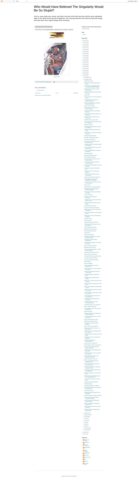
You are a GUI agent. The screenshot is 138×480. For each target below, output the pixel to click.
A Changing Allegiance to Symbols (91, 385)
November (86, 79)
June (85, 420)
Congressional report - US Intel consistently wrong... (91, 302)
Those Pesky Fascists (89, 390)
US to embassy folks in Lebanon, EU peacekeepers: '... (92, 296)
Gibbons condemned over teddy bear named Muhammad (92, 103)
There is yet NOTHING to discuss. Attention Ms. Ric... (91, 361)
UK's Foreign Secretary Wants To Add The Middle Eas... (92, 370)
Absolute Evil (87, 95)
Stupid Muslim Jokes (88, 81)
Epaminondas (87, 448)
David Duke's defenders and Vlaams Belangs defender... (92, 237)
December (86, 77)
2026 (84, 40)
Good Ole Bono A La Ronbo (90, 205)
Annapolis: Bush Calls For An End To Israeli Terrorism (92, 159)
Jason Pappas (86, 451)
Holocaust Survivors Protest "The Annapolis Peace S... (91, 100)
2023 (84, 46)
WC (85, 459)
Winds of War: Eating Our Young (91, 319)
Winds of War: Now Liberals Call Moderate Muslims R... (91, 356)
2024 (84, 44)
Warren (86, 461)
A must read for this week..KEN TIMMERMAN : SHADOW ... (90, 179)
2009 (84, 72)
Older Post (75, 93)
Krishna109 (87, 453)
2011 (84, 68)
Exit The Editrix (87, 261)
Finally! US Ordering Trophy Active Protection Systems (91, 189)
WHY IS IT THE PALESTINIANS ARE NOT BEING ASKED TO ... (92, 376)
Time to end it (87, 185)
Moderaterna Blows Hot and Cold (91, 252)
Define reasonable (88, 311)
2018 (84, 55)
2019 (84, 53)
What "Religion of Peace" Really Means (92, 345)
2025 (84, 42)
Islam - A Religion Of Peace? (90, 306)
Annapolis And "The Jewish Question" (92, 187)
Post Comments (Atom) (46, 95)
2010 (84, 70)
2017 (84, 57)
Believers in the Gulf (88, 124)
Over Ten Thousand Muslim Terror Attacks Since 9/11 (91, 347)
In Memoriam (87, 232)
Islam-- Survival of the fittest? (90, 245)
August (86, 416)
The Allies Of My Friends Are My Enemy (92, 256)
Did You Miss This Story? (89, 106)
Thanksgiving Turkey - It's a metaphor (92, 304)
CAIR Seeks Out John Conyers (91, 321)
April (85, 424)
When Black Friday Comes (90, 247)
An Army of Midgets (88, 263)
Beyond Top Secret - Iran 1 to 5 (91, 359)
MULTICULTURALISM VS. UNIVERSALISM (90, 341)
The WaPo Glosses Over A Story (91, 119)
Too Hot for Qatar (88, 220)
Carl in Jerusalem (87, 445)
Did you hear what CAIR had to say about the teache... (91, 142)
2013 (84, 64)
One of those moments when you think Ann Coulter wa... (92, 182)
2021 (84, 49)
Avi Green (87, 442)
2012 (84, 66)
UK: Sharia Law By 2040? (89, 139)
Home (57, 93)
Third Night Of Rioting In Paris (90, 155)
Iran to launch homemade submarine (92, 177)
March (85, 426)
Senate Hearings (85, 28)
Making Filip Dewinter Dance (90, 229)
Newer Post (37, 93)
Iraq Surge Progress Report (90, 135)
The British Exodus (88, 383)
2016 (84, 59)
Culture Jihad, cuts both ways (90, 254)
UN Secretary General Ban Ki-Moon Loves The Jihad (92, 364)
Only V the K (57, 76)
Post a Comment (40, 90)
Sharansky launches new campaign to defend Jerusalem (92, 314)
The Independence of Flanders (91, 258)
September (86, 414)
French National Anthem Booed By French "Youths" (91, 401)
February (86, 428)
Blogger (75, 476)
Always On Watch (87, 440)
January (86, 429)
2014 (84, 62)
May (85, 422)
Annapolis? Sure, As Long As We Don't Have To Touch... (92, 200)
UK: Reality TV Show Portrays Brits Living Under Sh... (91, 162)
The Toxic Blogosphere (89, 234)
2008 (84, 74)
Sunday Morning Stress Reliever (91, 222)
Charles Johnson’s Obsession (90, 343)
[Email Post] (54, 81)
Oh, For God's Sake (88, 194)
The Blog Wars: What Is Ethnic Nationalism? (90, 240)
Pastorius (87, 455)
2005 (84, 434)
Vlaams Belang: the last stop (90, 227)
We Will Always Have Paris (90, 157)
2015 (84, 60)
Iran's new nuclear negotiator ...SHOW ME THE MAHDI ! (92, 250)
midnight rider (86, 464)
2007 (84, 75)
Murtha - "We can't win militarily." (91, 326)
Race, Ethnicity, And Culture (90, 230)
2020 (84, 51)
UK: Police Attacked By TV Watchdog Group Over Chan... (92, 367)
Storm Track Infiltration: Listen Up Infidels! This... (91, 266)
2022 (84, 47)
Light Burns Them (88, 218)
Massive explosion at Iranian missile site (93, 395)
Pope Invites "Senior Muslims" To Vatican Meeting (91, 108)
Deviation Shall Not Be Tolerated (91, 137)
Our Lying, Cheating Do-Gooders (91, 259)
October (86, 413)
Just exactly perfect (88, 153)
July (85, 418)
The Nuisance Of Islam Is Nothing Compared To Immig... (91, 398)
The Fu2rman (87, 457)
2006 (84, 432)
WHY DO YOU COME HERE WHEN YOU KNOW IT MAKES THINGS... (92, 86)
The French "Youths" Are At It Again (91, 207)
